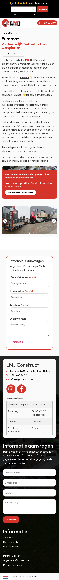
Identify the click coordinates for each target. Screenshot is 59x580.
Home (4, 33)
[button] (29, 3)
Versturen (17, 341)
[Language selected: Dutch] (7, 577)
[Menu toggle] (26, 22)
